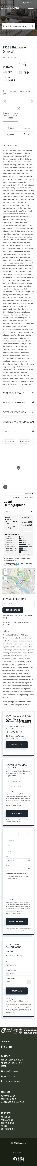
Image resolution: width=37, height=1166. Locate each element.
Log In (7, 1081)
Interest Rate (10, 978)
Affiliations (7, 1120)
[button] (31, 26)
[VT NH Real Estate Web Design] (18, 1159)
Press (4, 1126)
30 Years (10, 956)
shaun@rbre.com (11, 1071)
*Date (7, 856)
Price (7, 962)
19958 (6, 705)
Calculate (17, 991)
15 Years (19, 956)
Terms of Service (18, 930)
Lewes (28, 702)
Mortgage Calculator (12, 1102)
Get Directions (13, 610)
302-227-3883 (14, 732)
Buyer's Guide (8, 1096)
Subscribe (17, 813)
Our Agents (9, 750)
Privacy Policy (21, 805)
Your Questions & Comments (16, 873)
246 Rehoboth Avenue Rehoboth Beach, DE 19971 (12, 1063)
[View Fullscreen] (5, 578)
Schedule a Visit (25, 834)
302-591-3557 (30, 3)
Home (4, 702)
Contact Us (16, 745)
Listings (11, 702)
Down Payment (11, 970)
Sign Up (17, 1081)
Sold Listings (8, 1129)
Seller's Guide (8, 1099)
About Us (5, 1117)
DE (16, 702)
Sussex (22, 702)
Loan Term (9, 951)
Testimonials (7, 1123)
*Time (8, 865)
